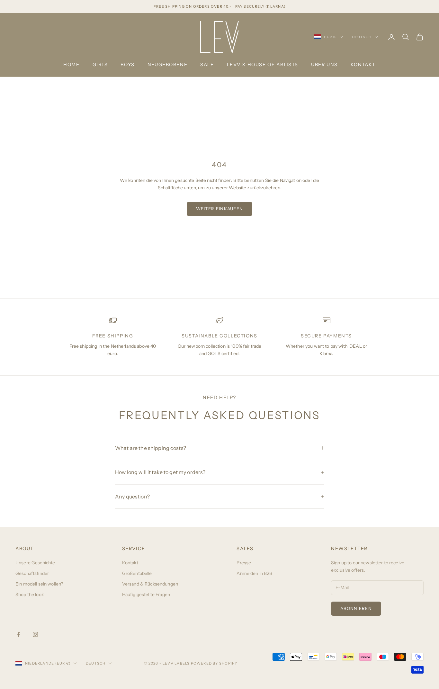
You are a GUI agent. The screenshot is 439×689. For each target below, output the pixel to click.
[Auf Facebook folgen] (18, 634)
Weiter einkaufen (219, 208)
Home (71, 64)
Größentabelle (137, 573)
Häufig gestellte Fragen (146, 594)
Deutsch (362, 37)
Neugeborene (167, 64)
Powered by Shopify (214, 663)
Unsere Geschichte (35, 563)
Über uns (324, 64)
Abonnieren (356, 608)
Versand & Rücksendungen (150, 584)
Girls (100, 64)
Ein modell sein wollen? (39, 584)
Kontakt (363, 64)
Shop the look (29, 594)
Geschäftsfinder (32, 573)
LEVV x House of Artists (262, 64)
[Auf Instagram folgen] (35, 634)
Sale (207, 64)
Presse (244, 563)
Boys (127, 64)
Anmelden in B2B (254, 573)
